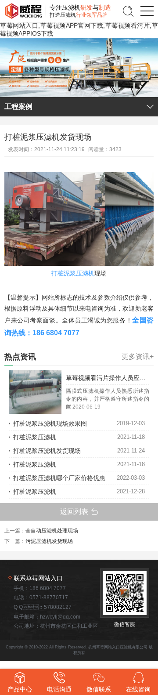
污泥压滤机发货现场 (49, 541)
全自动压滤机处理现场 (51, 531)
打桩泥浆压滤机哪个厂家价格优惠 (59, 477)
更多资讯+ (138, 356)
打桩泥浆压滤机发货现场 (47, 450)
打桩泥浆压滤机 (72, 273)
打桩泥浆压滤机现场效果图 (50, 423)
